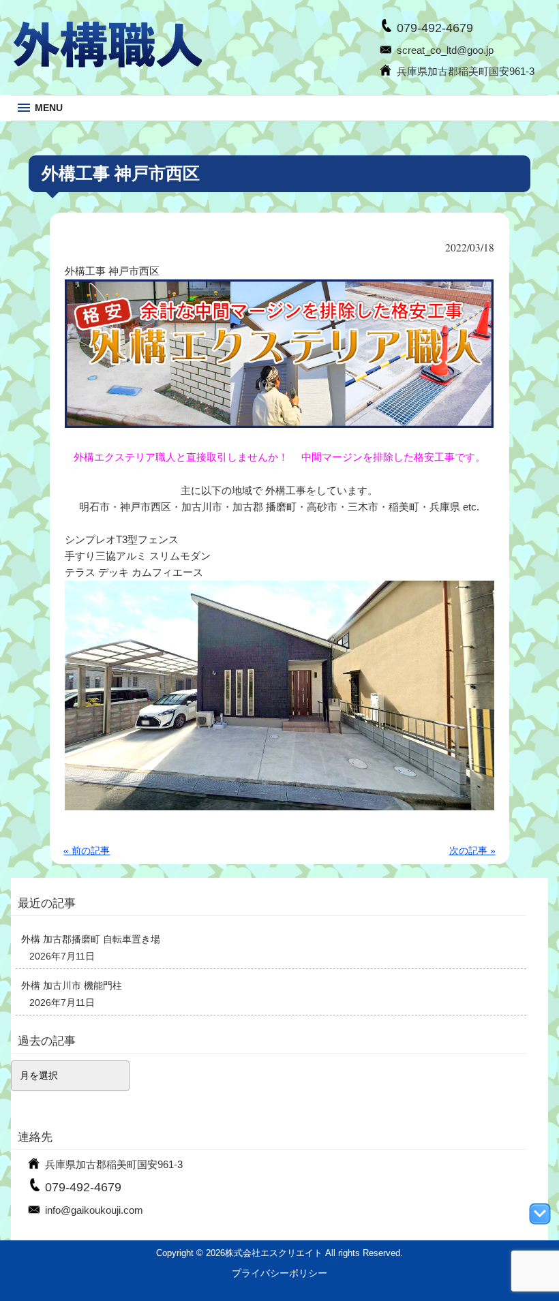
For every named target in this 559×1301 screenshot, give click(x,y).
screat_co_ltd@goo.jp (445, 50)
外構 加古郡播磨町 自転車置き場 (90, 939)
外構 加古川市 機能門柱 (71, 985)
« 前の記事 (86, 850)
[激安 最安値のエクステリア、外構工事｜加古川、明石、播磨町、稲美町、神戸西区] (106, 65)
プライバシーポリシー (279, 1273)
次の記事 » (472, 850)
